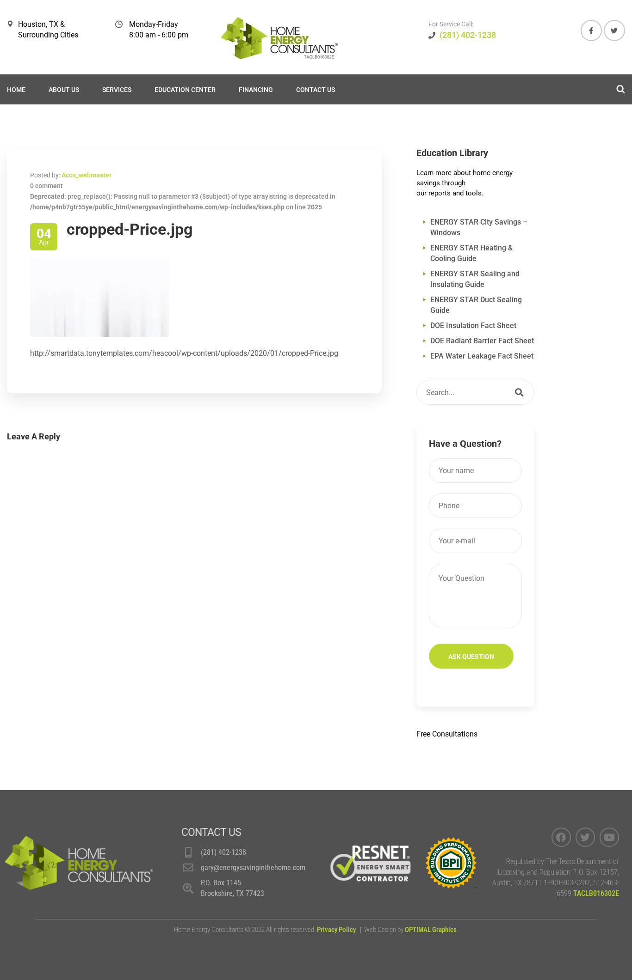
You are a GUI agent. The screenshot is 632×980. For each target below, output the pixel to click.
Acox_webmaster (87, 175)
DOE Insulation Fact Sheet (473, 325)
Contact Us (315, 89)
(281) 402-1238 (468, 35)
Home (16, 89)
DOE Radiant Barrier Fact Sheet (482, 340)
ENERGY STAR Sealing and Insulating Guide (475, 279)
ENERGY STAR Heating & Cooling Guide (471, 253)
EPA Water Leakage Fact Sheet (481, 356)
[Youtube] (609, 837)
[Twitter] (585, 837)
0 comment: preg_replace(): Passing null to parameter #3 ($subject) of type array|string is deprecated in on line (182, 196)
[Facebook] (561, 837)
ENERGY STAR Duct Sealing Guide (476, 305)
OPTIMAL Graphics (431, 929)
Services (116, 89)
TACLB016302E (596, 893)
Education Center (185, 89)
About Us (64, 89)
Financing (256, 89)
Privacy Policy (336, 929)
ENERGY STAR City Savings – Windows (478, 227)
